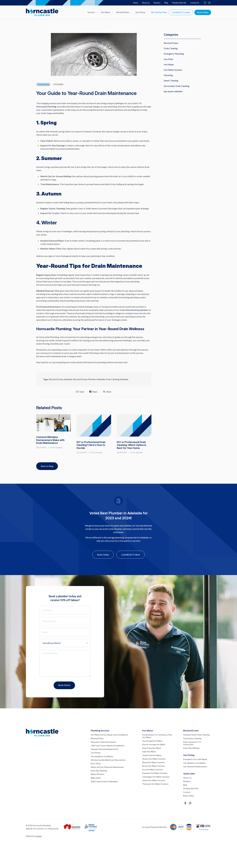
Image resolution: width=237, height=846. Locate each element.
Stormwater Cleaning (192, 738)
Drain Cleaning (43, 84)
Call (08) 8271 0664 (181, 12)
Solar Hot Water (149, 751)
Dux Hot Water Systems (152, 769)
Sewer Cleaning (171, 80)
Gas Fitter (168, 59)
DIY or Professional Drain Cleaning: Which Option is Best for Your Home (131, 445)
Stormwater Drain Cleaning (176, 86)
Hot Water (105, 12)
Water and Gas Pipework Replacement (107, 767)
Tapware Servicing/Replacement (105, 749)
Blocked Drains (122, 12)
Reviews (157, 3)
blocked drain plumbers (137, 310)
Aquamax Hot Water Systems (154, 773)
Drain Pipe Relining (99, 770)
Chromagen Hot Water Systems (156, 777)
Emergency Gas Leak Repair (195, 759)
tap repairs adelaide (173, 91)
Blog (166, 3)
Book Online (202, 12)
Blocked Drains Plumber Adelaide (89, 379)
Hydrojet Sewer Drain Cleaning (196, 735)
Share (95, 392)
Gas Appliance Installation (102, 756)
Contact (186, 792)
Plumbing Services (100, 730)
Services (91, 12)
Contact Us (194, 3)
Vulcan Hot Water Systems (153, 780)
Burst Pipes (96, 763)
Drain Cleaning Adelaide (117, 379)
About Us (146, 3)
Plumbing (168, 75)
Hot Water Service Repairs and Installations (109, 735)
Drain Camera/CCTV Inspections (192, 743)
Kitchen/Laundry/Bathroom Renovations (108, 760)
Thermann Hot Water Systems (155, 784)
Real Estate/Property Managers (104, 781)
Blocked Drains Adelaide (60, 379)
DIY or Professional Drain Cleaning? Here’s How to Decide (91, 445)
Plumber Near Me (179, 3)
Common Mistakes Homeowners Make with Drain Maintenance (50, 440)
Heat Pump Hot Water (151, 748)
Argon (39, 836)
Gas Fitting (140, 12)
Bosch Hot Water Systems (153, 766)
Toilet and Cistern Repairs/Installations (108, 745)
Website (29, 836)
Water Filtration (97, 774)
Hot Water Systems (173, 69)
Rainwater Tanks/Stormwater (103, 742)
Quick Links (189, 773)
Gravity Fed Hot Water (152, 755)
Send (81, 392)
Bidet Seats (96, 778)
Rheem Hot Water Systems (154, 759)
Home (135, 3)
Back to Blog (47, 466)
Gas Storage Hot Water (152, 741)
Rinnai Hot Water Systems (153, 762)
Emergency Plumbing (174, 53)
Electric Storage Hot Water (153, 744)
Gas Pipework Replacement (195, 766)
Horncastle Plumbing (46, 106)
